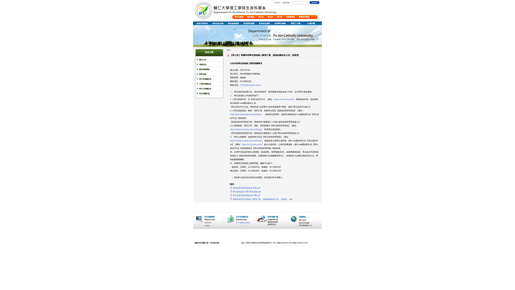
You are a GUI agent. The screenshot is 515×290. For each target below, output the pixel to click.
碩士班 (270, 17)
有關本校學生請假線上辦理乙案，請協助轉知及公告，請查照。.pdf (262, 199)
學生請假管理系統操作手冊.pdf (246, 195)
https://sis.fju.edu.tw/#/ (284, 99)
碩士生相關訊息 (205, 89)
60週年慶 (311, 23)
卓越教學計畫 (273, 220)
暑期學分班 (272, 224)
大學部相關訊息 (205, 84)
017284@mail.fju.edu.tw (250, 85)
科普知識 (202, 74)
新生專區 (250, 17)
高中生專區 (239, 17)
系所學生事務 (280, 23)
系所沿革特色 (202, 23)
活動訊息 (202, 65)
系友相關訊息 (204, 94)
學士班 (261, 17)
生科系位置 (214, 243)
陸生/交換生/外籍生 (242, 21)
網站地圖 (286, 3)
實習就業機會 (204, 69)
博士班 (279, 17)
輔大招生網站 (304, 223)
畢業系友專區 (304, 17)
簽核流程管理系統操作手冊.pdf (246, 188)
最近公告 (202, 60)
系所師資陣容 (233, 23)
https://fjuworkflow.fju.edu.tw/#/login (245, 114)
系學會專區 (290, 17)
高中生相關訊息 (205, 79)
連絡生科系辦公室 (201, 243)
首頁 (228, 50)
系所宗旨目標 (217, 23)
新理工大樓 (295, 23)
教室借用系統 (241, 220)
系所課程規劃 (249, 23)
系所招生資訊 (264, 23)
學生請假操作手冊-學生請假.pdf (247, 192)
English (277, 3)
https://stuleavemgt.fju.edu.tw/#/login (246, 129)
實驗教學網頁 (273, 222)
